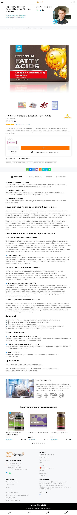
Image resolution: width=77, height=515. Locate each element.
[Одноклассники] (40, 169)
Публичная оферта (12, 492)
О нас (7, 487)
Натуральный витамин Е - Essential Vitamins (14, 433)
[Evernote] (49, 169)
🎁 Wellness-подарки (46, 468)
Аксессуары (43, 473)
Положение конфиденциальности (17, 495)
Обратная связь (11, 498)
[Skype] (46, 169)
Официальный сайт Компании (16, 15)
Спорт (41, 462)
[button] (32, 443)
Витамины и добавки (19, 162)
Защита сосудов (39, 162)
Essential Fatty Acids (50, 162)
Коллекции (43, 476)
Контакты (9, 490)
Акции (41, 470)
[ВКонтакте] (30, 169)
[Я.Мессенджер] (43, 169)
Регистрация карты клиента (15, 17)
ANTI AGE (29, 162)
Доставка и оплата (12, 482)
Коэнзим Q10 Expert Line (59, 433)
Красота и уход (44, 460)
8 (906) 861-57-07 (13, 460)
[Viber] (36, 169)
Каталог (8, 162)
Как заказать (10, 484)
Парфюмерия (44, 457)
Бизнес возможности (13, 500)
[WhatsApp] (27, 169)
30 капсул (12, 142)
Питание (42, 465)
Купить (45, 148)
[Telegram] (33, 169)
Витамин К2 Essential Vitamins (38, 433)
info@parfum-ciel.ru (14, 463)
